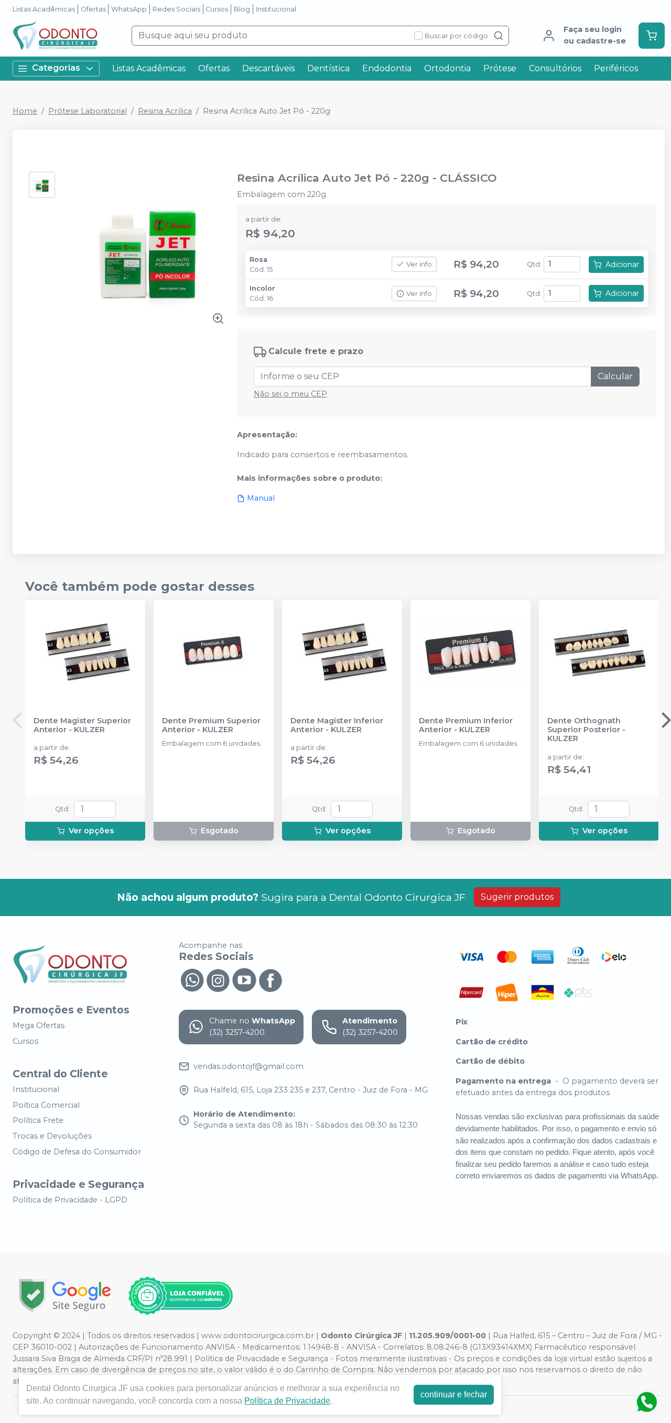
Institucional (276, 9)
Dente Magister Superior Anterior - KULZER (82, 725)
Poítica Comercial (46, 1105)
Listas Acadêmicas (44, 9)
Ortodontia (447, 68)
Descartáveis (268, 68)
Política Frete (38, 1121)
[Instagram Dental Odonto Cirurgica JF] (218, 979)
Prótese (499, 68)
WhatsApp (129, 9)
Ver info (419, 264)
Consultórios (555, 68)
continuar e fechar (453, 1394)
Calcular (615, 376)
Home (25, 111)
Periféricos (616, 68)
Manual (261, 498)
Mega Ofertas (38, 1025)
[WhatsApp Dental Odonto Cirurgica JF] (192, 979)
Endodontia (387, 68)
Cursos (216, 9)
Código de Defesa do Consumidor (77, 1151)
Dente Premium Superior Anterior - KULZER (211, 725)
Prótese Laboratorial (87, 111)
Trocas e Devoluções (52, 1136)
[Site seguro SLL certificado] (65, 1295)
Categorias (56, 68)
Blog (242, 9)
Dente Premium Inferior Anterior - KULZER (466, 725)
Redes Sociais (176, 9)
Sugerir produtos (517, 897)
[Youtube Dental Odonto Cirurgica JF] (244, 979)
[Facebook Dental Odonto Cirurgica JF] (270, 979)
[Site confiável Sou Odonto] (180, 1296)
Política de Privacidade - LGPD (70, 1200)
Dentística (328, 68)
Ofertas (93, 9)
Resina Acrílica (165, 111)
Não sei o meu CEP (290, 394)
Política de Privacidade (287, 1400)
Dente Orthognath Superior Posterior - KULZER (586, 730)
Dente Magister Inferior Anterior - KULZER (336, 725)
